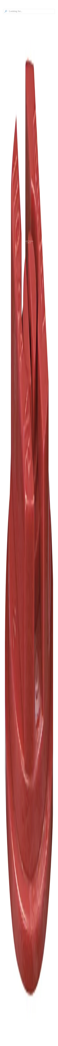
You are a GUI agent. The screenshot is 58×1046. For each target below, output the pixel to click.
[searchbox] (31, 11)
